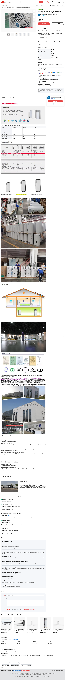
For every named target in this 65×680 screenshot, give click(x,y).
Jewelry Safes (34, 643)
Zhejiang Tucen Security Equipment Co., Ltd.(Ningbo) (48, 14)
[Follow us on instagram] (59, 670)
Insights (54, 673)
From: (6, 595)
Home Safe (18, 641)
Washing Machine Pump (14, 662)
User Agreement (38, 676)
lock (49, 645)
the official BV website (24, 477)
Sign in (63, 2)
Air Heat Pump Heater (5, 665)
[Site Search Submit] (41, 2)
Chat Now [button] (58, 23)
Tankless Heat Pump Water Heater (47, 655)
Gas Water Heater (22, 655)
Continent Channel (44, 673)
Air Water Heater (28, 662)
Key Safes (34, 645)
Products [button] (17, 2)
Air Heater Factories (5, 662)
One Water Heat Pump (45, 662)
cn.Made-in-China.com (42, 674)
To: (6, 598)
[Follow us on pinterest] (62, 670)
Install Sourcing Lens (26, 670)
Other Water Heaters (14, 655)
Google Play (9, 670)
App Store (4, 670)
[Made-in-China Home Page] (6, 2)
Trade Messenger (17, 670)
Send (8, 609)
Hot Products (12, 673)
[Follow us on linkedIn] (63, 670)
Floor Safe (2, 645)
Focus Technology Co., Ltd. (25, 676)
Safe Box (9, 515)
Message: (5, 600)
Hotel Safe (18, 643)
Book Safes (50, 643)
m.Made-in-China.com (35, 674)
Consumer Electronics (7, 7)
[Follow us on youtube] (60, 670)
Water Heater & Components (16, 7)
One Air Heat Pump (37, 662)
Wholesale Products (32, 673)
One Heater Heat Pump (54, 662)
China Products (17, 673)
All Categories (4, 5)
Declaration (43, 676)
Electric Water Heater (5, 655)
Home (2, 7)
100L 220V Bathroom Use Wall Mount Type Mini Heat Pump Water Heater (19, 630)
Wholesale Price (38, 673)
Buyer (42, 5)
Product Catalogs (15, 639)
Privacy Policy (48, 676)
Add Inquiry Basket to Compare (18, 37)
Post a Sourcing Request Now (29, 609)
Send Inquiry (44, 23)
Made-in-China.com (28, 674)
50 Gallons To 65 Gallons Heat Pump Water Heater (10, 658)
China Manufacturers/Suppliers (24, 673)
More (2, 667)
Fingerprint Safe (3, 643)
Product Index (50, 673)
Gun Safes (34, 641)
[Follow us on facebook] (56, 670)
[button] (52, 2)
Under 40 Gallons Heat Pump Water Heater (33, 655)
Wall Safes (18, 645)
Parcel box (2, 641)
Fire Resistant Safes (51, 641)
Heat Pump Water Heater (26, 7)
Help (46, 5)
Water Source (22, 662)
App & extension (52, 5)
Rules (63, 5)
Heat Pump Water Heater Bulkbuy (26, 665)
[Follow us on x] (57, 670)
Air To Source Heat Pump (15, 665)
